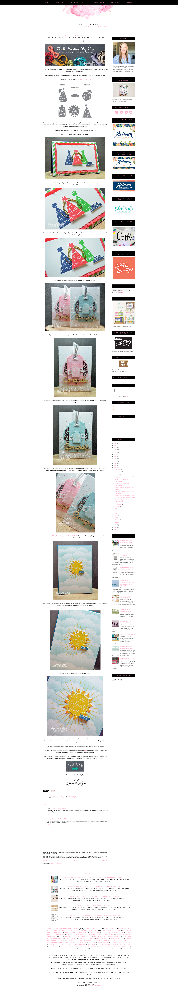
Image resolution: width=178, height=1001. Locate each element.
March (116, 517)
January (117, 522)
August (117, 506)
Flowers (92, 942)
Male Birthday (101, 938)
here (85, 750)
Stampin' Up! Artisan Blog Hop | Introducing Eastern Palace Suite (94, 886)
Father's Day (71, 942)
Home (47, 2)
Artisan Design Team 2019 (75, 932)
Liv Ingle (49, 819)
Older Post (105, 860)
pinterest (72, 796)
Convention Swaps (105, 944)
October (117, 474)
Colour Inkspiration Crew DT (101, 948)
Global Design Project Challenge (81, 934)
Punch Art (53, 946)
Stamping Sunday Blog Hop (118, 946)
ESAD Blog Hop (71, 938)
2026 (115, 443)
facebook (53, 796)
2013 (115, 527)
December (117, 469)
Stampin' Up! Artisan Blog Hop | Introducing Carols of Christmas (95, 915)
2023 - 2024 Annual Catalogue (85, 946)
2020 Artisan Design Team (113, 932)
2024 (115, 447)
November (117, 471)
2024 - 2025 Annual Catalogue (84, 930)
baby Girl (91, 944)
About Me (60, 2)
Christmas (91, 928)
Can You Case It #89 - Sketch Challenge (125, 497)
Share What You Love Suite (60, 944)
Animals (49, 950)
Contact (129, 2)
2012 (115, 529)
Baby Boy (127, 942)
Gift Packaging (103, 942)
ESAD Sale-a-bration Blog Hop (127, 634)
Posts (115, 407)
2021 (115, 454)
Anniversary (83, 948)
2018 (115, 461)
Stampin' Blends (113, 936)
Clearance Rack (97, 2)
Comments (117, 410)
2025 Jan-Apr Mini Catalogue (80, 940)
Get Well (67, 950)
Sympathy (82, 942)
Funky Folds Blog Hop (122, 944)
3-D (60, 936)
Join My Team (77, 2)
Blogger (127, 396)
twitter (62, 796)
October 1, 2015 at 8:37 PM (59, 819)
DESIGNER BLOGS (95, 986)
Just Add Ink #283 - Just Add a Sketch (124, 495)
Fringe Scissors (93, 233)
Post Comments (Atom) (56, 863)
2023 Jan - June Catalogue (66, 948)
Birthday (109, 928)
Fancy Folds (98, 936)
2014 (115, 525)
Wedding (125, 948)
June (116, 511)
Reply (48, 814)
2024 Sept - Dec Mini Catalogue (77, 936)
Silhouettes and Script (85, 79)
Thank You (94, 932)
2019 (115, 458)
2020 (115, 456)
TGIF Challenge (117, 938)
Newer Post (46, 860)
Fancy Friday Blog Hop (111, 930)
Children (50, 948)
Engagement (58, 950)
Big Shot (102, 946)
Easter (117, 948)
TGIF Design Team (106, 934)
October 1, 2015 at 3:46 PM (58, 808)
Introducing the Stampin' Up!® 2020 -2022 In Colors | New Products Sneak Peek (95, 877)
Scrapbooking (65, 946)
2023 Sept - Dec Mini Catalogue (107, 940)
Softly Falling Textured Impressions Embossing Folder (63, 536)
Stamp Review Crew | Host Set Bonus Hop (94, 905)
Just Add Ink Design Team (62, 928)
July (116, 508)
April (116, 515)
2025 (115, 445)
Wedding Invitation (79, 950)
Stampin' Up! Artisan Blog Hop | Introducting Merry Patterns (94, 896)
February (117, 520)
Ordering (115, 2)
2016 (115, 465)
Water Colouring (78, 944)
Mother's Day (116, 942)
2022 (115, 452)
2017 (115, 463)
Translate (124, 293)
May (116, 513)
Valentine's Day (86, 938)
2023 (115, 450)
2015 (115, 467)
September (118, 504)
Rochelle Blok (89, 24)
